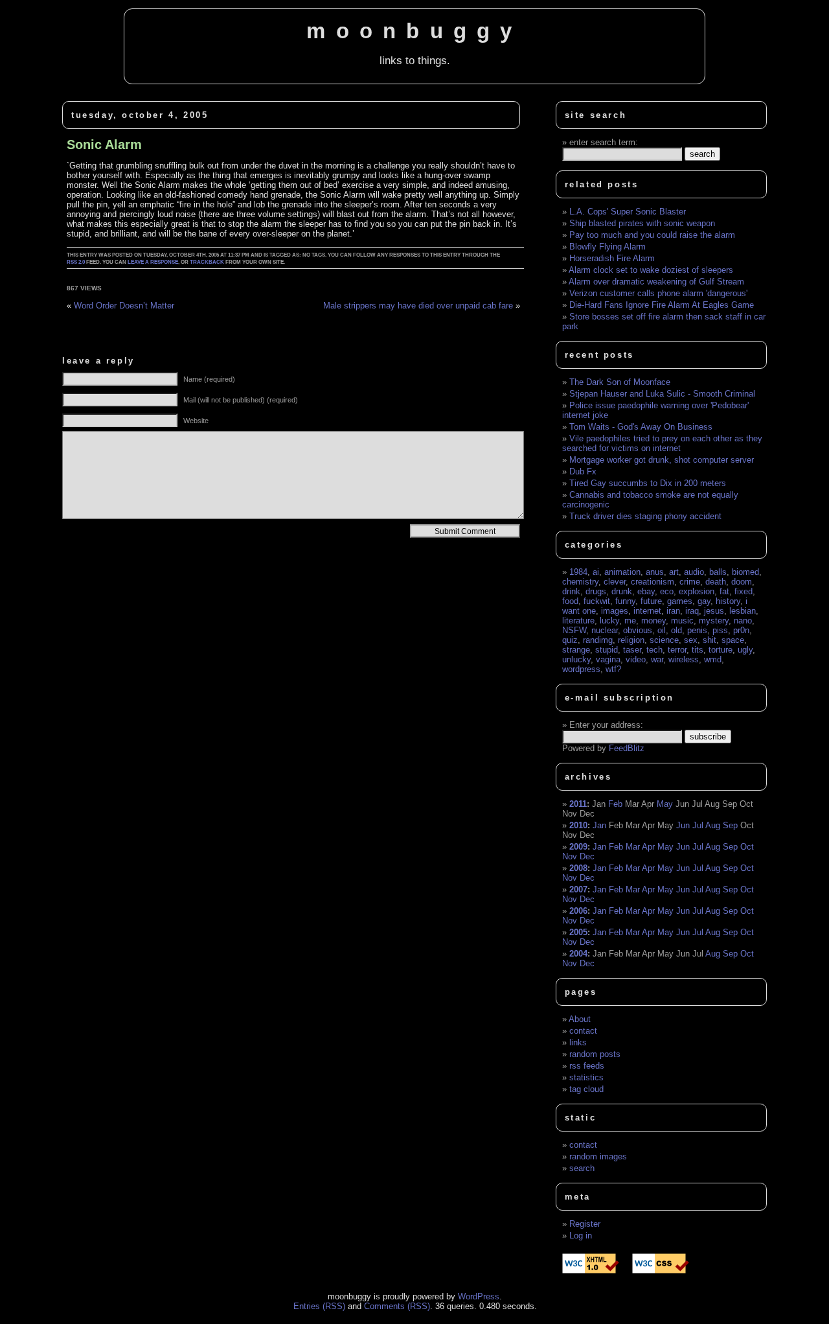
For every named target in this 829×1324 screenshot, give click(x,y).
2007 (578, 889)
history (728, 601)
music (682, 620)
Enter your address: (606, 725)
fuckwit (597, 601)
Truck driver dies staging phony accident (645, 516)
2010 (578, 825)
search (582, 1168)
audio (694, 572)
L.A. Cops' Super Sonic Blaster (627, 211)
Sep (730, 825)
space (732, 640)
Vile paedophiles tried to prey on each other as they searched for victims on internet (662, 443)
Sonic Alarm (104, 144)
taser (632, 650)
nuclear (604, 630)
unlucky (576, 659)
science (664, 640)
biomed (745, 572)
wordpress (581, 669)
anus (655, 572)
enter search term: (603, 142)
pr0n (741, 630)
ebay (646, 591)
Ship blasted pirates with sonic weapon (642, 223)
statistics (586, 1077)
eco (667, 591)
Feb (615, 804)
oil (661, 630)
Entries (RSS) (319, 1306)
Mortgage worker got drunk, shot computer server (661, 460)
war (657, 659)
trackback (207, 262)
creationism (652, 582)
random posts (594, 1054)
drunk (621, 591)
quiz (570, 640)
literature (578, 620)
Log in (580, 1235)
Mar (633, 847)
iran (673, 611)
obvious (637, 630)
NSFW (574, 630)
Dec (587, 856)
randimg (598, 640)
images (614, 611)
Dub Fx (582, 471)
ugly (745, 650)
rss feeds (586, 1066)
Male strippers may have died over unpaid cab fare (418, 305)
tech (654, 650)
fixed (743, 591)
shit (709, 640)
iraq (692, 611)
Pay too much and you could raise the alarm (652, 235)
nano (743, 620)
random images (598, 1156)
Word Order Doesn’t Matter (124, 305)
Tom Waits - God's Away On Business (640, 427)
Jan (599, 825)
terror (677, 650)
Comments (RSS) (397, 1306)
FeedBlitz (626, 748)
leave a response (153, 262)
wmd (712, 659)
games (679, 601)
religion (631, 640)
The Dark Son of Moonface (619, 382)
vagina (608, 659)
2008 (578, 868)
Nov (569, 856)
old (676, 630)
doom (741, 582)
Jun (683, 825)
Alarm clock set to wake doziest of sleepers (651, 270)
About (580, 1019)
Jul (697, 825)
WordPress (478, 1296)
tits (697, 650)
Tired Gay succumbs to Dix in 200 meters (647, 483)
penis (697, 630)
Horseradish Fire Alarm (612, 258)
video (636, 659)
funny (625, 601)
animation (622, 572)
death (715, 582)
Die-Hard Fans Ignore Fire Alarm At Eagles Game (661, 305)
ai (596, 572)
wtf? (613, 669)
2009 (578, 847)
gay (704, 601)
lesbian (742, 611)
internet (647, 611)
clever (615, 582)
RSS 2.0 (76, 262)
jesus (714, 611)
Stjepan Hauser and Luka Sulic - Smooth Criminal (662, 394)
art (674, 572)
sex (691, 640)
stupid (606, 650)
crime (689, 582)
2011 (578, 804)
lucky (609, 620)
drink (571, 591)
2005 (578, 932)
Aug (712, 825)
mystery (714, 620)
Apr (648, 847)
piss (720, 630)
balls (718, 572)
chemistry (580, 582)
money (653, 620)
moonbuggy (414, 31)
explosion (696, 591)
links (578, 1042)
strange (576, 650)
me (630, 620)
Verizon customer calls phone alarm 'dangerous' (658, 293)
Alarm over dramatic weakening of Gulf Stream (656, 281)
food (570, 601)
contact (583, 1031)
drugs (595, 591)
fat (724, 591)
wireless (683, 659)
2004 (578, 953)
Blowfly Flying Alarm (607, 246)
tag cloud (586, 1089)
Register (584, 1224)
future (651, 601)
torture (720, 650)
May (665, 804)
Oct (747, 847)
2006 (578, 911)
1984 (578, 572)
